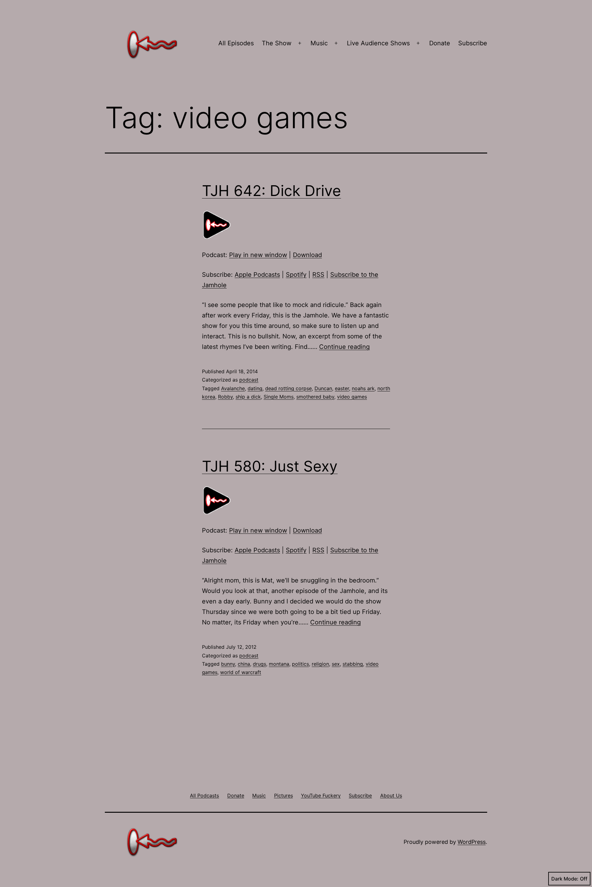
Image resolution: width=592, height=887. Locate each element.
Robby (225, 397)
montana (279, 664)
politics (300, 664)
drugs (259, 664)
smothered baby (315, 397)
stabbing (353, 664)
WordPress (472, 842)
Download (307, 255)
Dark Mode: (564, 879)
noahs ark (363, 388)
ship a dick (248, 397)
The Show (276, 43)
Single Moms (279, 397)
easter (342, 388)
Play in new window (258, 255)
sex (336, 664)
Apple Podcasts (257, 274)
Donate (439, 43)
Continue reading (344, 346)
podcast (248, 380)
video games (352, 397)
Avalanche (233, 388)
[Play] (217, 224)
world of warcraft (240, 672)
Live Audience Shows (378, 43)
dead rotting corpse (288, 388)
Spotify (296, 274)
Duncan (323, 388)
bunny (228, 664)
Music (319, 43)
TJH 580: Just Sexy (270, 466)
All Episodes (236, 43)
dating (255, 388)
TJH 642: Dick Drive (271, 191)
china (244, 664)
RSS (318, 274)
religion (320, 664)
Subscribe (472, 43)
